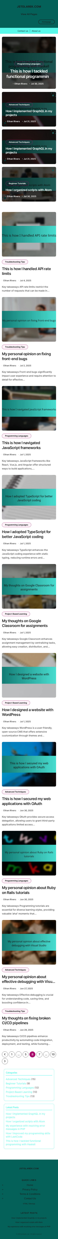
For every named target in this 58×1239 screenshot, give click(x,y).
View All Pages (29, 14)
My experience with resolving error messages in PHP (29, 1227)
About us (36, 31)
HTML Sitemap (29, 1204)
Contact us (23, 31)
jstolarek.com (29, 6)
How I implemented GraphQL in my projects (29, 1218)
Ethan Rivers (21, 83)
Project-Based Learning (16, 614)
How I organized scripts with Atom (29, 190)
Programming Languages (28, 64)
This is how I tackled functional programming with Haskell (28, 76)
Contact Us (30, 1198)
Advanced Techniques (19, 104)
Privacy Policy (29, 1189)
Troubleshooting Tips (15, 262)
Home (30, 1185)
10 (53, 1054)
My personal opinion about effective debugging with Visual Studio (28, 982)
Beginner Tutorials (17, 183)
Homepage (46, 22)
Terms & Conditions (30, 1194)
